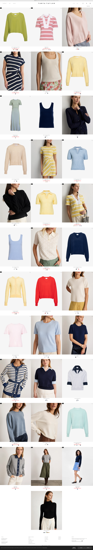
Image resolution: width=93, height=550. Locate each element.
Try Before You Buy (31, 540)
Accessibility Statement (31, 543)
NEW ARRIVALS (4, 3)
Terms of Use (30, 541)
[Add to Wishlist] (30, 8)
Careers (46, 541)
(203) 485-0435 (3, 543)
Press (45, 540)
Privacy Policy (30, 542)
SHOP (9, 3)
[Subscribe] (82, 540)
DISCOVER (14, 3)
